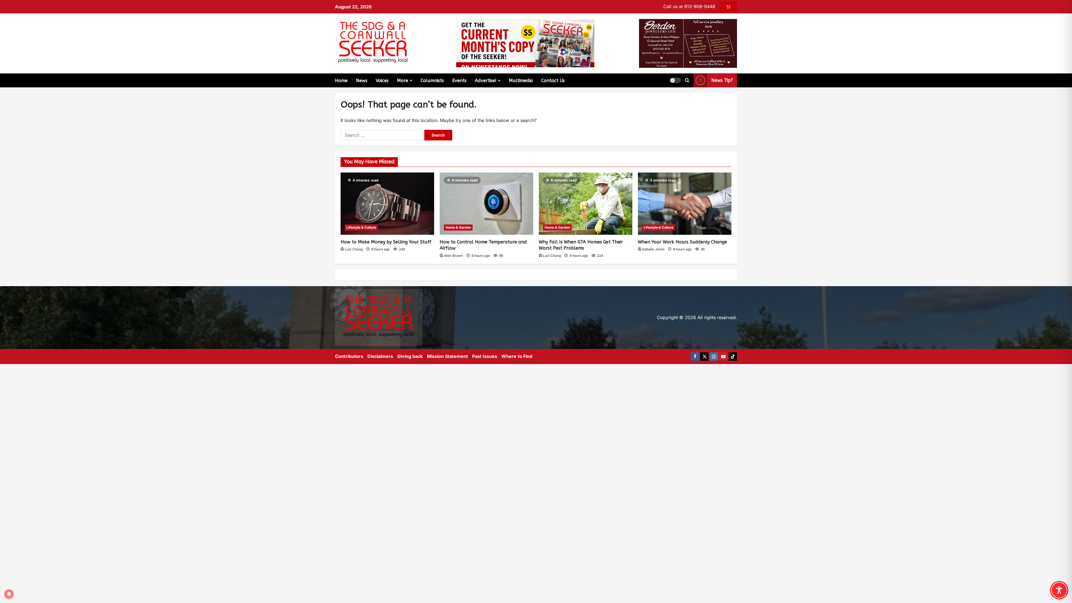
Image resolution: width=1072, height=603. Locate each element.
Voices (382, 80)
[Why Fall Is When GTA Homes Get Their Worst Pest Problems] (585, 204)
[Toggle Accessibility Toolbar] (1059, 590)
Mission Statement (447, 356)
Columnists (432, 80)
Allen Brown (453, 255)
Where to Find (516, 356)
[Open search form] (687, 80)
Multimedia (521, 80)
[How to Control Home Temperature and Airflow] (486, 204)
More (402, 80)
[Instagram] (714, 356)
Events (459, 80)
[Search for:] (382, 135)
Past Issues (484, 356)
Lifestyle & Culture (361, 227)
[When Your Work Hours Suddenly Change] (684, 204)
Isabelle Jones (653, 249)
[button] (675, 80)
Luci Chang (354, 249)
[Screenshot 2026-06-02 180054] (688, 43)
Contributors (349, 356)
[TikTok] (733, 356)
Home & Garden (458, 227)
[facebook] (695, 356)
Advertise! (485, 80)
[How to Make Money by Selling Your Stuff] (387, 204)
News (361, 80)
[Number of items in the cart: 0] (728, 6)
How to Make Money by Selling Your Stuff (386, 242)
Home (341, 80)
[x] (704, 356)
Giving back (410, 356)
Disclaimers (380, 356)
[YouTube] (723, 356)
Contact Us (553, 80)
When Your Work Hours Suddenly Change (682, 242)
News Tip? (722, 80)
